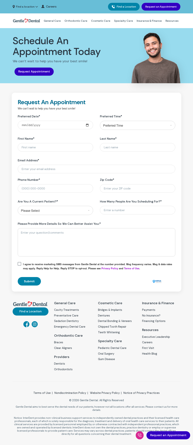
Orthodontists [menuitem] (63, 369)
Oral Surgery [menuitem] (106, 354)
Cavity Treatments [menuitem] (66, 310)
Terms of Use (131, 268)
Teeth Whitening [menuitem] (109, 332)
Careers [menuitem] (51, 6)
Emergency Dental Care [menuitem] (69, 327)
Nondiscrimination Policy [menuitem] (70, 393)
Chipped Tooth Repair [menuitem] (112, 327)
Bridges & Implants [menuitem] (110, 310)
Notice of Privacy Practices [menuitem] (141, 393)
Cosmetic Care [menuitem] (100, 20)
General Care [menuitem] (52, 20)
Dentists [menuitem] (59, 364)
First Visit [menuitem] (148, 348)
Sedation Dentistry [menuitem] (66, 321)
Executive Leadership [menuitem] (156, 337)
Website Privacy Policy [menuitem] (105, 393)
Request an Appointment (161, 6)
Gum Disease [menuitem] (106, 359)
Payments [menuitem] (148, 310)
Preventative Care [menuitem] (66, 315)
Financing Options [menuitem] (153, 321)
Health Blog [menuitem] (149, 354)
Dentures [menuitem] (104, 315)
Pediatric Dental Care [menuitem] (112, 348)
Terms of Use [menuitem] (42, 393)
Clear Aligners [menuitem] (63, 348)
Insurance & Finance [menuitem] (149, 20)
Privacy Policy (109, 268)
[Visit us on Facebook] (26, 326)
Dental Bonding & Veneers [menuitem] (115, 321)
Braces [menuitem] (58, 342)
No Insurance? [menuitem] (151, 315)
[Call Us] (140, 435)
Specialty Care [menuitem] (123, 20)
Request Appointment (34, 71)
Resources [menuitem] (171, 20)
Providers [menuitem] (61, 357)
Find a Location (126, 6)
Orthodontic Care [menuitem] (75, 20)
